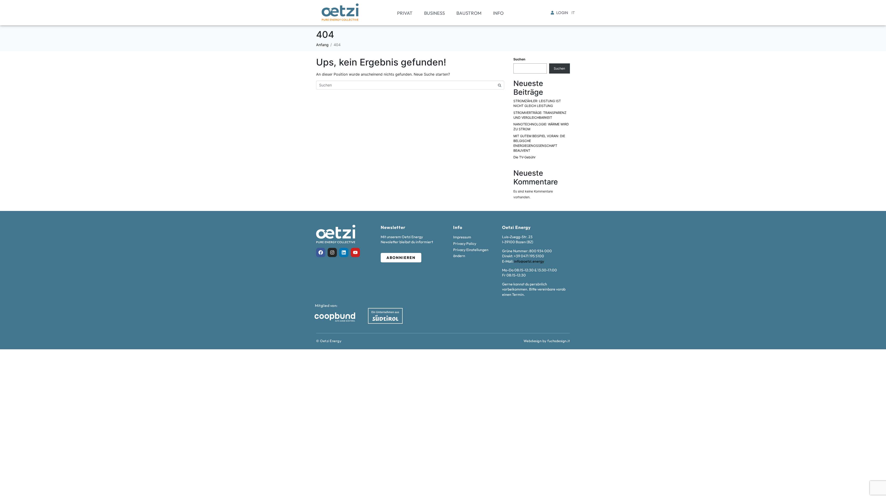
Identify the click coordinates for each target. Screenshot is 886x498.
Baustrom (469, 13)
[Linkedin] (343, 252)
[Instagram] (332, 252)
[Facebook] (320, 252)
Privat (405, 13)
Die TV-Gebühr (524, 157)
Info (498, 13)
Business (434, 13)
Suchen (519, 59)
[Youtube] (355, 252)
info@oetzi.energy (529, 261)
